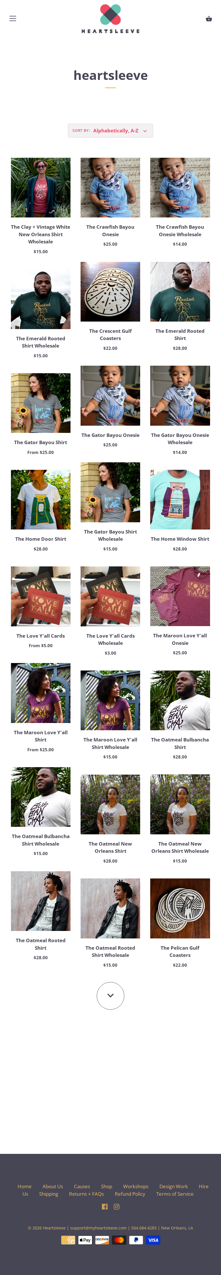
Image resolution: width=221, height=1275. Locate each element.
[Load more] (110, 996)
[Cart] (208, 19)
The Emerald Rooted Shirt (180, 335)
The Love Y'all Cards (40, 635)
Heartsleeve (54, 1228)
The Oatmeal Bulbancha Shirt (180, 743)
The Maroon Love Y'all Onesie (180, 639)
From (40, 452)
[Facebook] (105, 1206)
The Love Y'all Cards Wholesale (110, 639)
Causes (82, 1186)
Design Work (173, 1186)
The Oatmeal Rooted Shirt (41, 944)
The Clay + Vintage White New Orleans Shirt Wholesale (40, 234)
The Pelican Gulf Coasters (180, 951)
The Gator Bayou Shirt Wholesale (110, 535)
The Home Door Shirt (40, 539)
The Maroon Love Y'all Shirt (41, 736)
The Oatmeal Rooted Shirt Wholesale (110, 951)
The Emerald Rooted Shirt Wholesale (40, 342)
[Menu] (13, 19)
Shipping (49, 1193)
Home (25, 1186)
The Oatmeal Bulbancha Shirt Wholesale (41, 840)
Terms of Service (175, 1193)
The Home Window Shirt (180, 539)
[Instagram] (116, 1206)
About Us (53, 1186)
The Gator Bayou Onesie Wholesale (180, 439)
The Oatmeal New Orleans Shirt (110, 847)
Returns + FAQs (86, 1193)
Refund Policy (130, 1193)
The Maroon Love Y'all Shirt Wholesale (110, 743)
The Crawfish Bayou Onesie (110, 231)
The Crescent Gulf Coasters (110, 335)
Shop (106, 1186)
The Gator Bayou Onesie (110, 435)
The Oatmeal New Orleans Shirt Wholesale (180, 847)
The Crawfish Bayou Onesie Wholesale (180, 231)
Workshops (135, 1186)
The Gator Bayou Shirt (40, 442)
